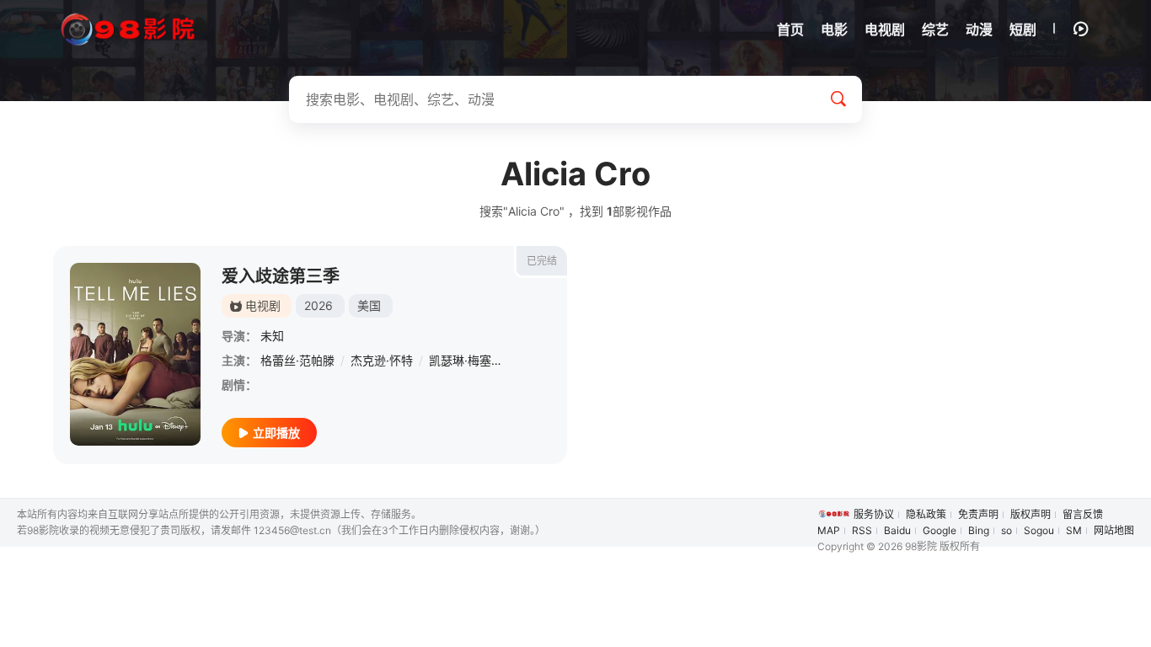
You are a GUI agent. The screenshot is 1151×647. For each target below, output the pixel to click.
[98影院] (129, 30)
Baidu (897, 530)
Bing (978, 530)
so (1006, 530)
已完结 (542, 260)
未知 (272, 336)
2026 (318, 305)
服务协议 (874, 514)
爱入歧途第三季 (281, 276)
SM (1074, 530)
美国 (369, 305)
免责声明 (978, 514)
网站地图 (1114, 530)
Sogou (1039, 530)
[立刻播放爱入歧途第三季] (135, 354)
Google (939, 530)
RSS (862, 530)
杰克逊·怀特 (382, 360)
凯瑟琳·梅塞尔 (466, 360)
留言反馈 (1083, 514)
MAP (828, 530)
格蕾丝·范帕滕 (297, 360)
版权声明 (1030, 514)
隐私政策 (926, 514)
